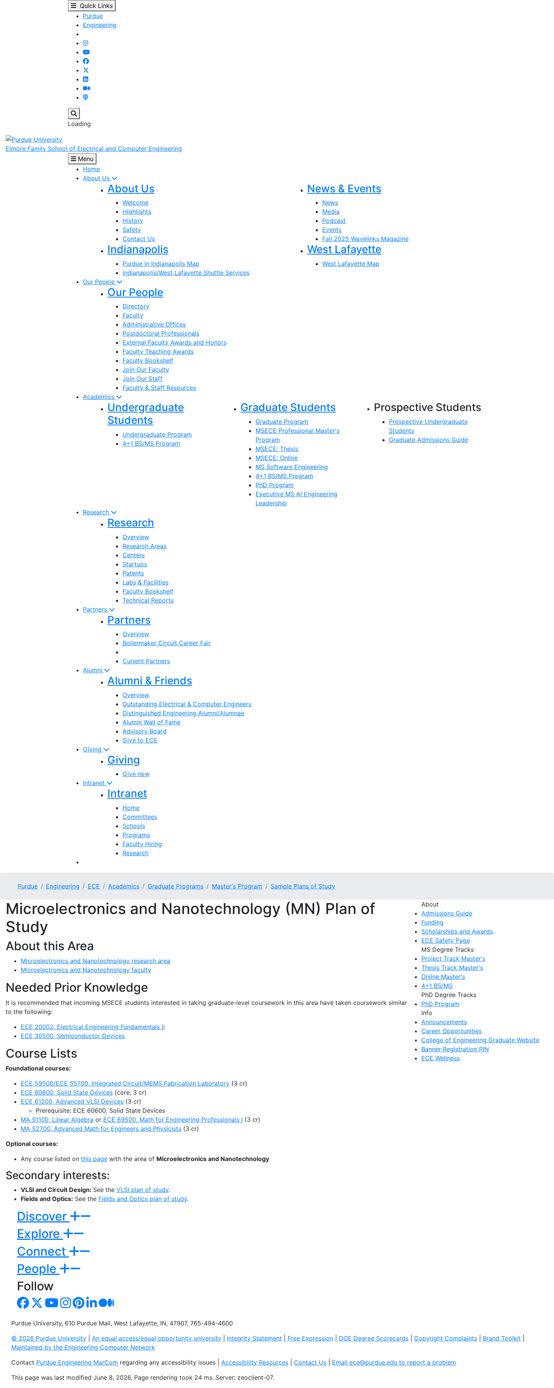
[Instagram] (85, 43)
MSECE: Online (277, 458)
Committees (139, 817)
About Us (97, 178)
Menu (84, 159)
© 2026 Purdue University (48, 1338)
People (38, 1268)
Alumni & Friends (149, 680)
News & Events (344, 188)
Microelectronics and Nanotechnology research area (95, 961)
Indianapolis (137, 249)
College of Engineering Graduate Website (480, 1040)
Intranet (95, 783)
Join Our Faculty (145, 369)
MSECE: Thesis (277, 448)
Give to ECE (140, 740)
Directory (135, 306)
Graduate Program (282, 421)
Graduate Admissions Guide (428, 439)
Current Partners (146, 661)
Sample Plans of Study (303, 886)
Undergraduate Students (145, 413)
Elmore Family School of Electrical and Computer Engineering (94, 148)
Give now (136, 774)
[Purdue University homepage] (34, 139)
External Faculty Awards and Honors (174, 342)
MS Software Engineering (292, 467)
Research (97, 512)
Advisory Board (144, 731)
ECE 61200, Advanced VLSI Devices (72, 1101)
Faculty (132, 315)
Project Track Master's (453, 958)
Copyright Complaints (445, 1338)
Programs (136, 835)
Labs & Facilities (145, 582)
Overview (135, 537)
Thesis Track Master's (452, 967)
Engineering (99, 25)
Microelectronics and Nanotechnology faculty (86, 970)
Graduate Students (288, 407)
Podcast (334, 220)
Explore (40, 1233)
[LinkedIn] (85, 79)
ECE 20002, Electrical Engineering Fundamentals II (93, 1027)
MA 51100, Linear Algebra (57, 1119)
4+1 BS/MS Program (151, 443)
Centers (133, 555)
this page (94, 1159)
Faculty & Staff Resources (159, 387)
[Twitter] (86, 70)
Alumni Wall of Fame (151, 722)
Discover (43, 1216)
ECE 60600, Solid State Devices (67, 1092)
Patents (133, 573)
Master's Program (237, 886)
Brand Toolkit (502, 1338)
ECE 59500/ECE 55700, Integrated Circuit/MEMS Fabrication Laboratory (125, 1083)
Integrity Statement (254, 1338)
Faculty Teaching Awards (158, 351)
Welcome (135, 202)
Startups (134, 564)
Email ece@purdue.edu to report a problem (394, 1362)
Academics (99, 396)
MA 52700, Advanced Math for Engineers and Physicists (101, 1128)
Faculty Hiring (142, 844)
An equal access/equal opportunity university (156, 1338)
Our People (99, 281)
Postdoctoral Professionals (160, 333)
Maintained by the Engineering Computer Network (83, 1347)
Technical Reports (148, 600)
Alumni (93, 670)
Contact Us (138, 238)
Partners (96, 609)
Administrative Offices (154, 324)
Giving (93, 749)
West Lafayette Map (351, 263)
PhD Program (275, 485)
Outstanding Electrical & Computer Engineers (186, 704)
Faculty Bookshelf (147, 360)
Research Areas (144, 546)
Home (91, 169)
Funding (432, 922)
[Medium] (86, 88)
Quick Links (94, 5)
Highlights (136, 211)
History (132, 220)
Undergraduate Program (157, 434)
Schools (133, 826)
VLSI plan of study (142, 1189)
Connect (43, 1251)
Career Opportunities (451, 1031)
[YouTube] (86, 52)
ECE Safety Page (445, 940)
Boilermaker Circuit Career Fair (166, 643)
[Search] (74, 113)
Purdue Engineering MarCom (77, 1362)
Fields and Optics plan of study (142, 1198)
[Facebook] (86, 61)
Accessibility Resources (254, 1362)
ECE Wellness (440, 1058)
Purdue (93, 16)
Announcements (444, 1022)
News (330, 202)
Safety (131, 229)
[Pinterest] (78, 1305)
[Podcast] (85, 97)
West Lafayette (344, 249)
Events (331, 229)
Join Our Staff (142, 378)
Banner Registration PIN (455, 1049)
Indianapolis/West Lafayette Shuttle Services (185, 272)
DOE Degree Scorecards (374, 1338)
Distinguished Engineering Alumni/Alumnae (183, 713)
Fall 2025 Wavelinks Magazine (365, 238)
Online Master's (443, 976)
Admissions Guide (446, 913)
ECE (94, 886)
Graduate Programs (176, 886)
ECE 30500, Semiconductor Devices (73, 1036)
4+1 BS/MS (437, 985)
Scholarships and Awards (457, 931)
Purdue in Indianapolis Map (160, 263)
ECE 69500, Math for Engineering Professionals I (173, 1119)
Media (331, 211)
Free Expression (310, 1338)
